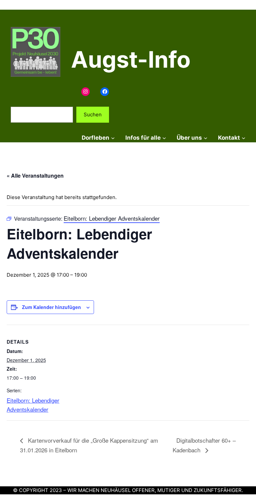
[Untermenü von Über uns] (205, 138)
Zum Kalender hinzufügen (51, 307)
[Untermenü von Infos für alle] (164, 138)
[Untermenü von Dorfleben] (113, 138)
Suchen (93, 114)
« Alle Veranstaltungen (35, 175)
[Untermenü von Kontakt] (243, 138)
